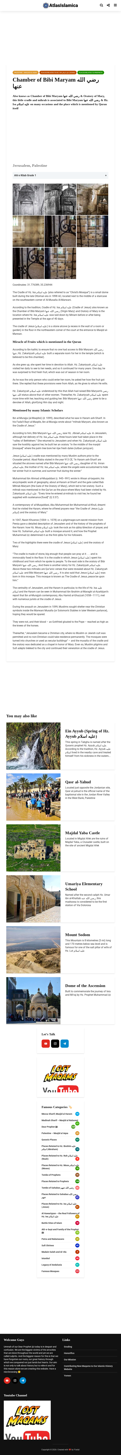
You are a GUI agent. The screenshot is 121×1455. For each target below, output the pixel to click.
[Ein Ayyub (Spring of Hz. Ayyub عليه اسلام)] (33, 745)
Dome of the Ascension (85, 985)
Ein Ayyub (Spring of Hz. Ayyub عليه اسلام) (87, 734)
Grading (68, 1346)
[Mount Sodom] (33, 949)
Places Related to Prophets (90, 72)
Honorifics (69, 1353)
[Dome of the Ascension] (33, 1000)
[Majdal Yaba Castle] (33, 847)
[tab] (60, 175)
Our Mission (70, 1359)
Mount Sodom (77, 934)
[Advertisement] (60, 38)
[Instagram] (55, 1044)
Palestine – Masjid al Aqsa (25, 72)
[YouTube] (46, 1044)
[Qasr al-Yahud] (33, 796)
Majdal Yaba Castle (82, 833)
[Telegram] (64, 1044)
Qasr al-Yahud (78, 782)
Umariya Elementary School (84, 886)
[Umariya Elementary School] (33, 898)
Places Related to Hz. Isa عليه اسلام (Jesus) (58, 72)
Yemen (67, 1375)
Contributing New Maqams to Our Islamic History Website (88, 1367)
